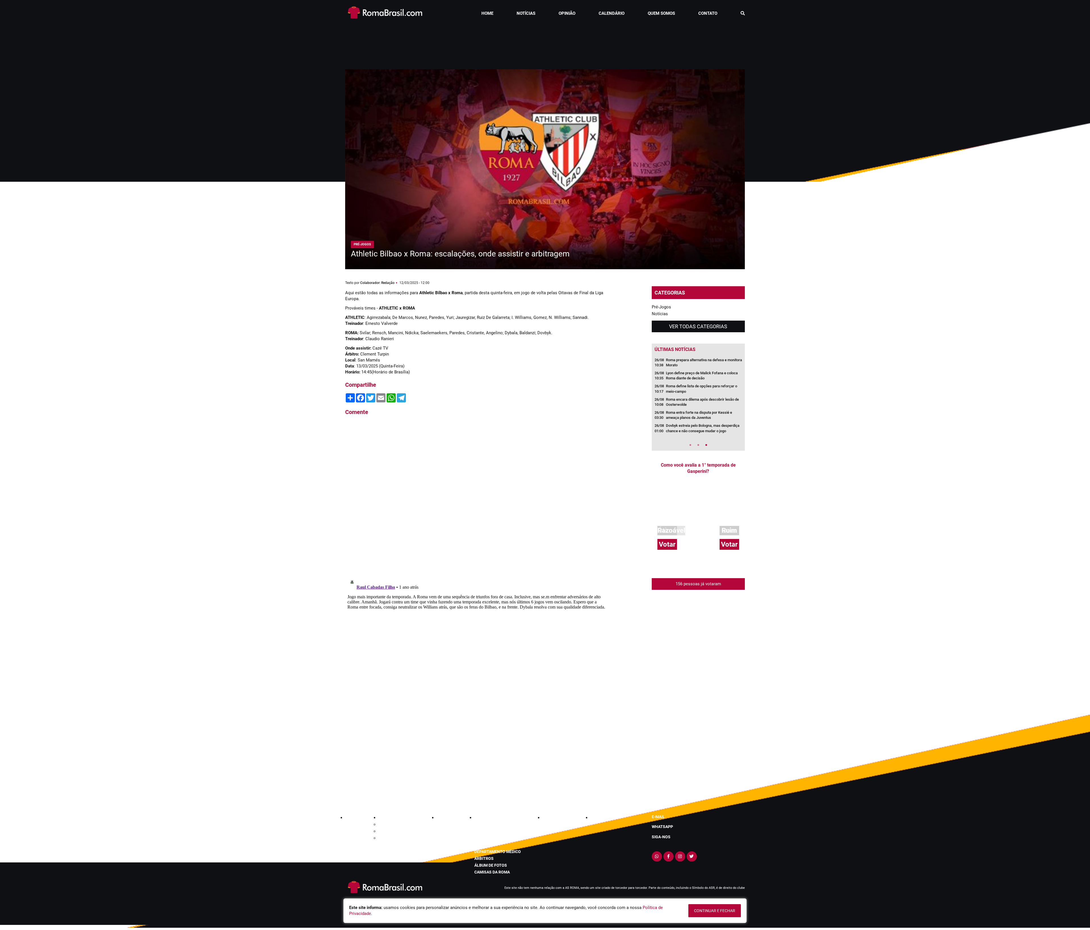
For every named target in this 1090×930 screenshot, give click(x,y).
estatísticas (487, 831)
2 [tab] (698, 445)
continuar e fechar (714, 910)
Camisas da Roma (492, 872)
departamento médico (497, 851)
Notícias (660, 313)
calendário (611, 13)
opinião (567, 13)
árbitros (484, 858)
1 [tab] (690, 445)
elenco (481, 838)
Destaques (387, 831)
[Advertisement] (545, 44)
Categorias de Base (395, 824)
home (487, 13)
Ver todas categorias (698, 326)
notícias (526, 13)
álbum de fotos (490, 865)
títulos (482, 845)
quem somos (661, 13)
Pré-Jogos (661, 307)
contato (707, 13)
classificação (489, 824)
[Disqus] (477, 497)
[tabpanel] (698, 397)
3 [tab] (706, 445)
